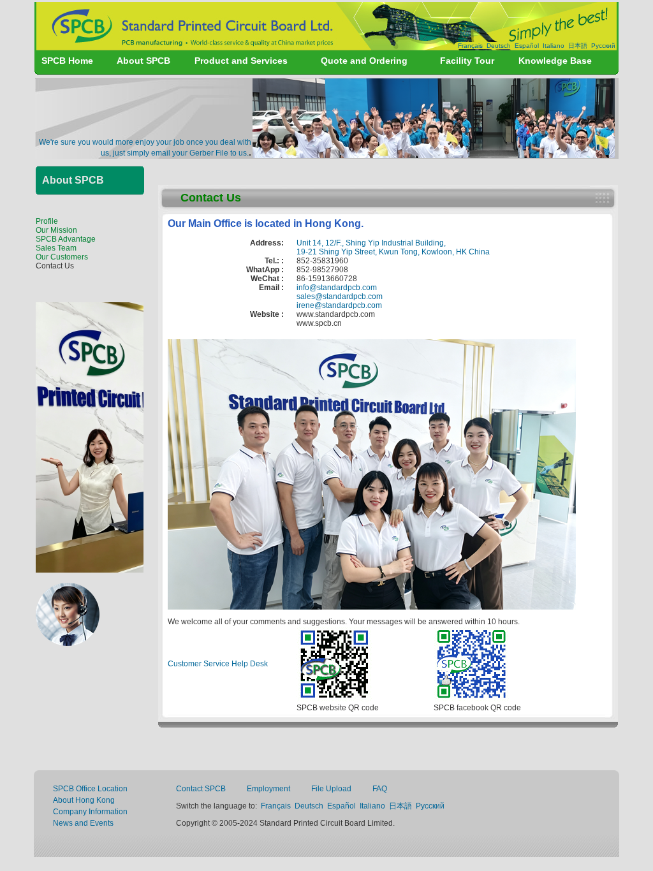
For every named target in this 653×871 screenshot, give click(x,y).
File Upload (331, 788)
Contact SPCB (201, 788)
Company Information (90, 811)
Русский (603, 45)
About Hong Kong (84, 800)
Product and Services (241, 60)
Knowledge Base (555, 60)
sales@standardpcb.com (340, 296)
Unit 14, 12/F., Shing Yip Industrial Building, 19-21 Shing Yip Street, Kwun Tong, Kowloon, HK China (393, 247)
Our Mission (56, 230)
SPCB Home (67, 60)
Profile (47, 221)
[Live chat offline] (67, 642)
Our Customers (62, 257)
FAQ (379, 788)
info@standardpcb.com (337, 287)
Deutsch (499, 45)
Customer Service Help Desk (218, 663)
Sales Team (56, 248)
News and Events (83, 823)
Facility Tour (467, 60)
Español (527, 45)
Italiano (553, 45)
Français (470, 45)
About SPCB (143, 60)
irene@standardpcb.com (339, 305)
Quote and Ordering (364, 60)
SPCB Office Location (90, 788)
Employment (268, 788)
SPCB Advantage (66, 239)
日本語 (577, 45)
